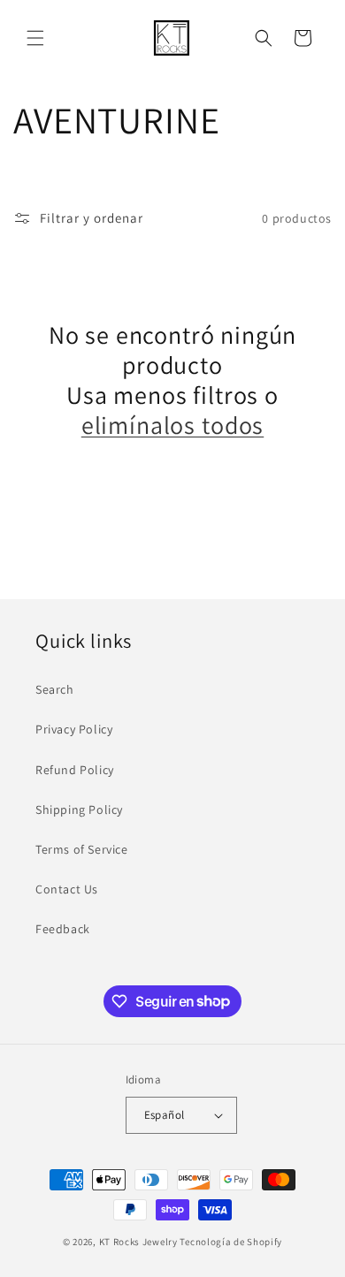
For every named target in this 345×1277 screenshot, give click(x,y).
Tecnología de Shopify (231, 1241)
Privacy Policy (73, 729)
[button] (35, 38)
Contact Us (66, 889)
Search (54, 689)
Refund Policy (74, 770)
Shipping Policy (79, 809)
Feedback (62, 929)
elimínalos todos (172, 425)
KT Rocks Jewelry (138, 1241)
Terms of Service (81, 849)
